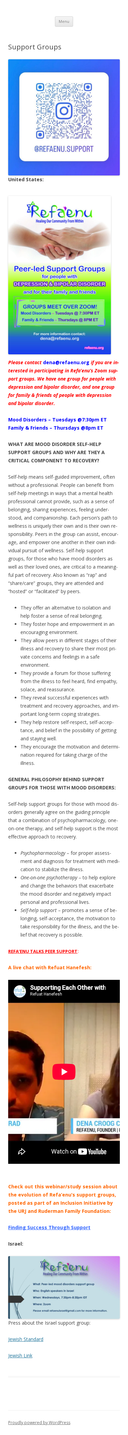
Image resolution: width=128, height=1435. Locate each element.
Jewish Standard (25, 1339)
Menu (64, 21)
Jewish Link (20, 1355)
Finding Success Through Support (49, 1227)
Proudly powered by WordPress (39, 1422)
